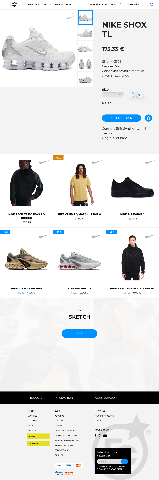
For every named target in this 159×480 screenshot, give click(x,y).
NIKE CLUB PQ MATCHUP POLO (79, 214)
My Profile (100, 411)
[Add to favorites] (148, 118)
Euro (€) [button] (132, 4)
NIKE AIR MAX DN (79, 288)
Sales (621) (33, 443)
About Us (59, 416)
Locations (60, 421)
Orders (98, 421)
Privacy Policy (62, 450)
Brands (58, 4)
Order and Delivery (64, 430)
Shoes (31, 411)
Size (105, 89)
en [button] (111, 4)
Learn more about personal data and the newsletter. (111, 468)
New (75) (32, 436)
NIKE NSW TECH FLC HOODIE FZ (132, 288)
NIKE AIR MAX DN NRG (26, 288)
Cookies (59, 455)
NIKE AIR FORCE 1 (132, 214)
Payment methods (64, 445)
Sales (47, 4)
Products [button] (34, 4)
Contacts (60, 426)
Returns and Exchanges (67, 440)
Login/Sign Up (98, 4)
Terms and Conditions (66, 435)
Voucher (32, 426)
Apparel (32, 416)
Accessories (34, 421)
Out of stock (121, 117)
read (79, 333)
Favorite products (104, 416)
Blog (69, 4)
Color (106, 103)
